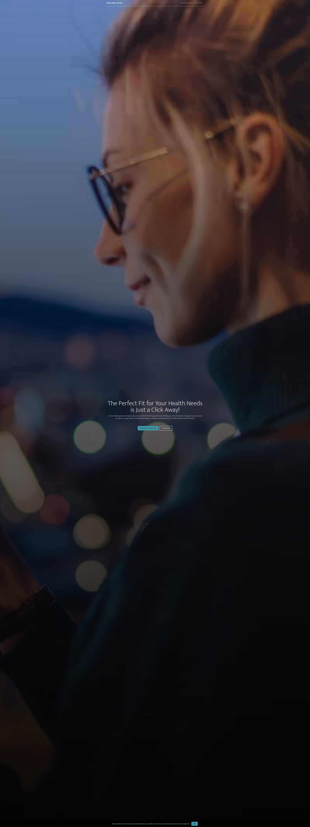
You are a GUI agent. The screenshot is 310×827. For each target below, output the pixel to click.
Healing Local (115, 3)
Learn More (166, 428)
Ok (195, 823)
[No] (308, 824)
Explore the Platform (148, 428)
